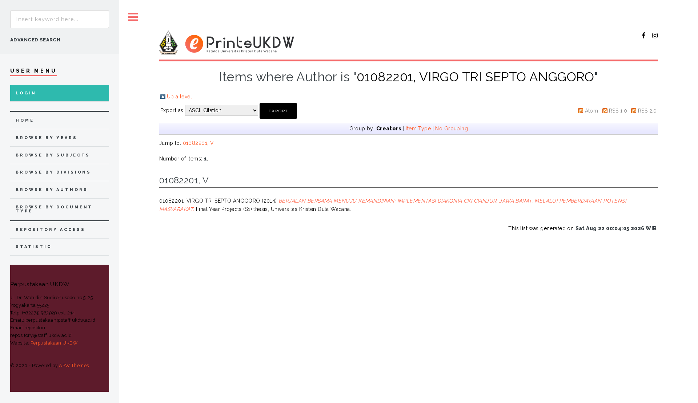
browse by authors (52, 189)
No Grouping (451, 128)
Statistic (34, 246)
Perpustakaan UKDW (54, 343)
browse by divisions (53, 172)
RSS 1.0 (618, 111)
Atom (591, 111)
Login (26, 93)
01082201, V (198, 143)
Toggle (133, 17)
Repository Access (50, 229)
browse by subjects (53, 155)
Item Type (418, 128)
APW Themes (74, 365)
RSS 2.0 (647, 111)
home (25, 120)
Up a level (179, 96)
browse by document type (54, 209)
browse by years (46, 137)
